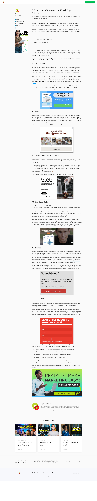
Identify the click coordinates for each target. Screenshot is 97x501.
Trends (38, 248)
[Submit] (79, 462)
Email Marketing (21, 23)
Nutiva (37, 112)
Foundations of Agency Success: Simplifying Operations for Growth (71, 444)
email (33, 209)
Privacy (48, 472)
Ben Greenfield (41, 202)
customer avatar (74, 70)
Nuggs (41, 298)
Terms (53, 472)
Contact (43, 472)
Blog (16, 23)
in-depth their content (75, 260)
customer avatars (72, 344)
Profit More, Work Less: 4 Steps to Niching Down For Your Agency (48, 444)
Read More (20, 449)
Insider (34, 83)
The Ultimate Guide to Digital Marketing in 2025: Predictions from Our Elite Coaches (25, 444)
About (33, 472)
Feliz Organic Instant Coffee (47, 155)
